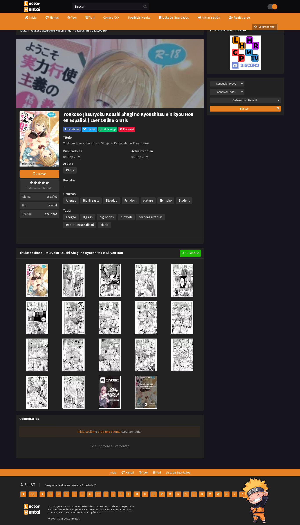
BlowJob (111, 200)
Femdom (130, 200)
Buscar (244, 108)
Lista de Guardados (178, 472)
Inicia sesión (85, 432)
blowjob (126, 217)
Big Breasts (91, 200)
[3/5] (39, 183)
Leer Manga (190, 253)
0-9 (33, 494)
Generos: (226, 92)
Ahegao (71, 200)
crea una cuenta (109, 432)
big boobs (106, 217)
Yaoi (145, 472)
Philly (70, 170)
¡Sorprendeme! (266, 26)
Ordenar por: (244, 100)
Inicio (113, 472)
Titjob (104, 225)
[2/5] (35, 183)
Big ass (88, 217)
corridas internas (151, 217)
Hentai (53, 205)
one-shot (51, 214)
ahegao (71, 217)
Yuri (158, 472)
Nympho (166, 200)
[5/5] (47, 183)
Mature (148, 200)
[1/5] (31, 183)
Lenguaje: (226, 83)
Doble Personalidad (80, 225)
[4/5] (43, 183)
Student (184, 200)
